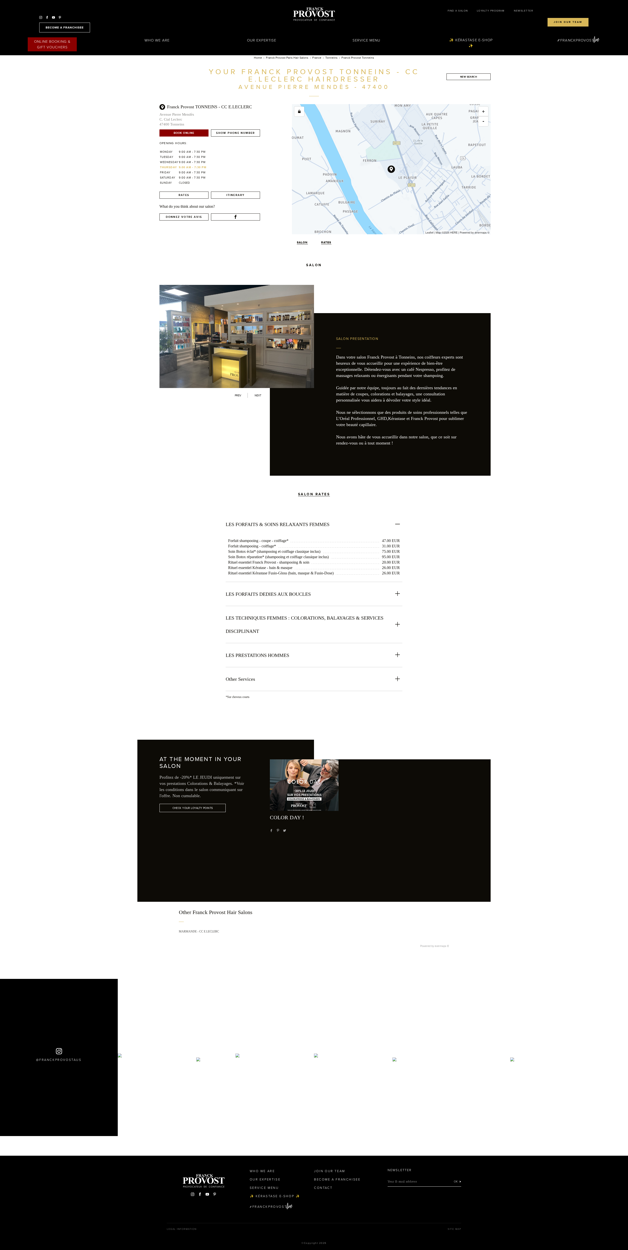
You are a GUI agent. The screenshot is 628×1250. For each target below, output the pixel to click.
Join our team (568, 22)
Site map (454, 1229)
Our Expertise (261, 40)
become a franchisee (65, 27)
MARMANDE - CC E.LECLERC (199, 931)
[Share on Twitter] (284, 830)
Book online (184, 132)
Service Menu (366, 40)
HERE (454, 232)
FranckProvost (577, 40)
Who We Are (157, 40)
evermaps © (442, 945)
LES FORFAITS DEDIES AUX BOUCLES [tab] (268, 594)
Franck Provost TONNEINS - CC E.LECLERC (209, 106)
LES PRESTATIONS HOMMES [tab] (257, 655)
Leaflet (429, 232)
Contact (323, 1188)
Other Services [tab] (240, 679)
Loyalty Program (491, 10)
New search (468, 76)
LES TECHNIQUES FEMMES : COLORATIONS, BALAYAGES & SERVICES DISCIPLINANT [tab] (304, 624)
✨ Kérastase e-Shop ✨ (471, 43)
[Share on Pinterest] (277, 830)
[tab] (314, 487)
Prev (238, 395)
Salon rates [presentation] (314, 494)
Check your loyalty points (192, 807)
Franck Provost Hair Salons (314, 14)
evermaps (481, 232)
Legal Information (182, 1229)
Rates (184, 195)
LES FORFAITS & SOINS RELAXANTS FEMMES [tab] (277, 524)
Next (258, 395)
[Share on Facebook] (271, 830)
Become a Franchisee (337, 1179)
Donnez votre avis (184, 216)
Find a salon (458, 10)
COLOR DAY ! (287, 817)
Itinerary (235, 195)
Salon (302, 242)
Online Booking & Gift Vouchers (52, 44)
